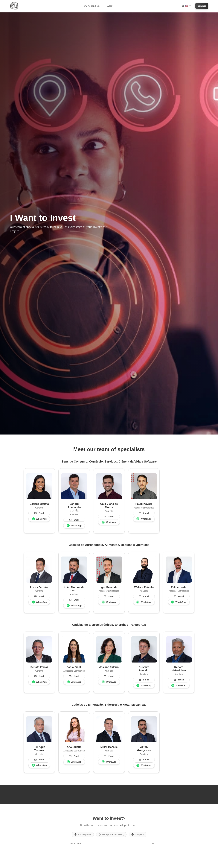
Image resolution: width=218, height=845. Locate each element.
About (110, 5)
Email (41, 513)
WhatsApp (41, 518)
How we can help (91, 5)
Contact (202, 5)
